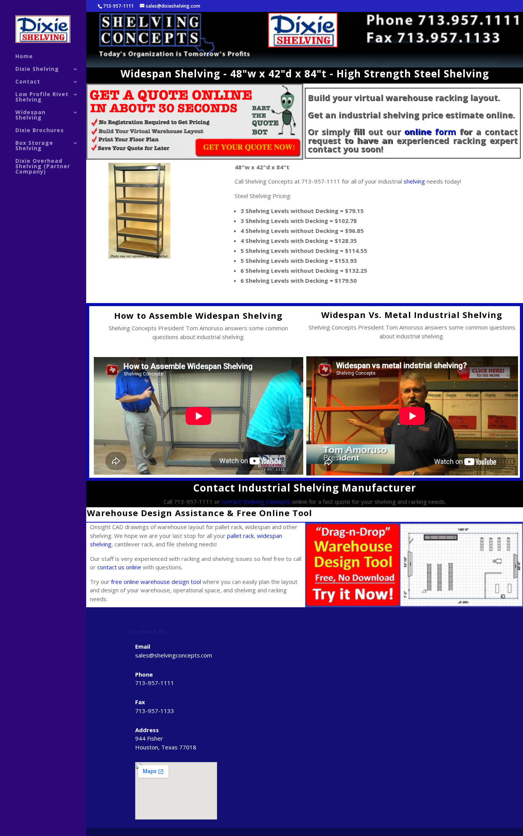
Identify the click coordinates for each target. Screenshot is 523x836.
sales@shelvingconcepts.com (173, 655)
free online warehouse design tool (156, 581)
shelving (414, 181)
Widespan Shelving (30, 115)
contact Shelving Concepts (256, 501)
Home (24, 57)
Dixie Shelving (37, 69)
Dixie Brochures (39, 131)
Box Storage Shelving (34, 146)
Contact (27, 82)
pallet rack (240, 535)
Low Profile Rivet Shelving (42, 97)
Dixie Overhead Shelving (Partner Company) (42, 166)
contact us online (119, 567)
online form (430, 131)
